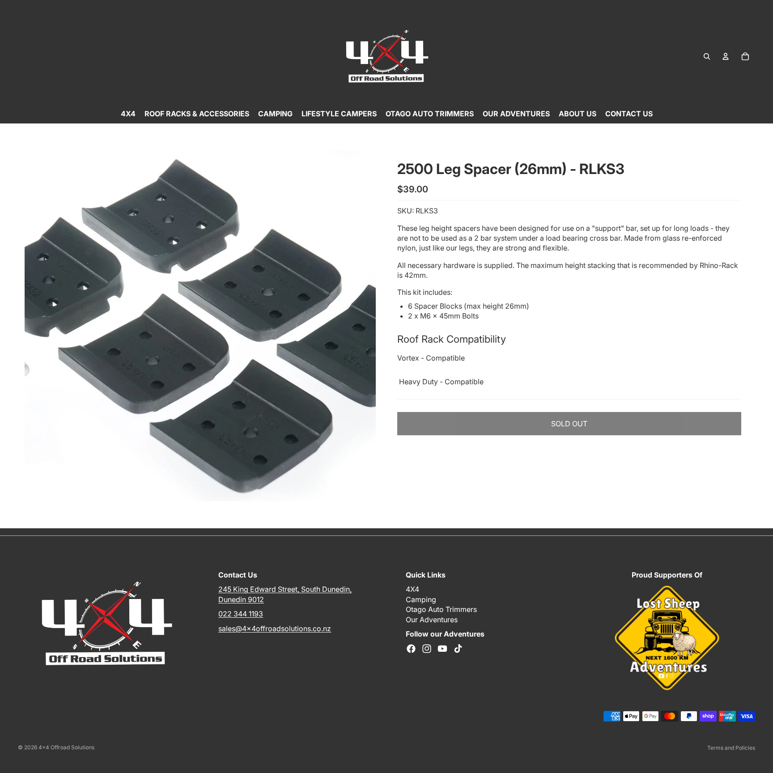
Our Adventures (432, 619)
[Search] (707, 56)
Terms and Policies (731, 747)
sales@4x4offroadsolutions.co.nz (274, 628)
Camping (421, 599)
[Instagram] (426, 648)
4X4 (412, 589)
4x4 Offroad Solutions (66, 747)
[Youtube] (442, 648)
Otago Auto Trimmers (441, 609)
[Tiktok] (458, 648)
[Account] (725, 56)
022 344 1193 (240, 613)
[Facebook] (411, 648)
